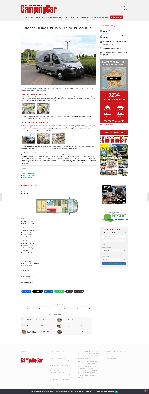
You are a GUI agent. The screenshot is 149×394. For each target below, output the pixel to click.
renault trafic (57, 377)
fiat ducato (52, 363)
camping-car (59, 358)
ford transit (52, 365)
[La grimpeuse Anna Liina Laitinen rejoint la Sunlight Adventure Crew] (148, 197)
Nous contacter (24, 354)
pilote (60, 374)
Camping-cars (57, 25)
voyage (57, 384)
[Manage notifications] (145, 390)
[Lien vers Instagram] (127, 9)
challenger (57, 360)
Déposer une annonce (106, 124)
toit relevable (66, 379)
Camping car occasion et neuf (113, 355)
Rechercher (113, 263)
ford (62, 363)
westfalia (62, 384)
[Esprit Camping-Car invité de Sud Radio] (1, 197)
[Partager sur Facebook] (27, 309)
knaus (55, 372)
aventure (65, 353)
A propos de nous (25, 351)
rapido (51, 377)
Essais (62, 25)
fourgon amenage (64, 365)
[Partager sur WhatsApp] (52, 309)
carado (64, 358)
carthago (52, 360)
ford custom (66, 363)
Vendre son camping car (111, 358)
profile (64, 374)
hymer (59, 370)
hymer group (65, 370)
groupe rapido (62, 367)
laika (59, 372)
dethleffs (68, 360)
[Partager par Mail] (89, 309)
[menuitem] (22, 17)
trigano (51, 381)
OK (116, 391)
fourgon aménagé (54, 367)
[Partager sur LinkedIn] (77, 309)
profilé (68, 374)
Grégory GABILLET (59, 298)
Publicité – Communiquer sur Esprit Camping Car (116, 352)
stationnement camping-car (56, 379)
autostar (60, 353)
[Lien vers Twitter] (124, 9)
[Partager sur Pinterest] (65, 309)
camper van (52, 358)
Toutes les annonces (114, 121)
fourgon (58, 365)
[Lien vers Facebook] (122, 9)
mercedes (63, 372)
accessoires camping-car (55, 351)
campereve (62, 356)
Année (103, 254)
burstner (56, 356)
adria (63, 351)
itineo (51, 372)
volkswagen (52, 384)
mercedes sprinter (54, 374)
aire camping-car (53, 353)
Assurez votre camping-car (114, 212)
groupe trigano (53, 370)
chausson (63, 360)
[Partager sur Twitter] (40, 309)
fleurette (58, 363)
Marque (104, 244)
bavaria (51, 356)
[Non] (147, 391)
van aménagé (57, 381)
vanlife (63, 381)
